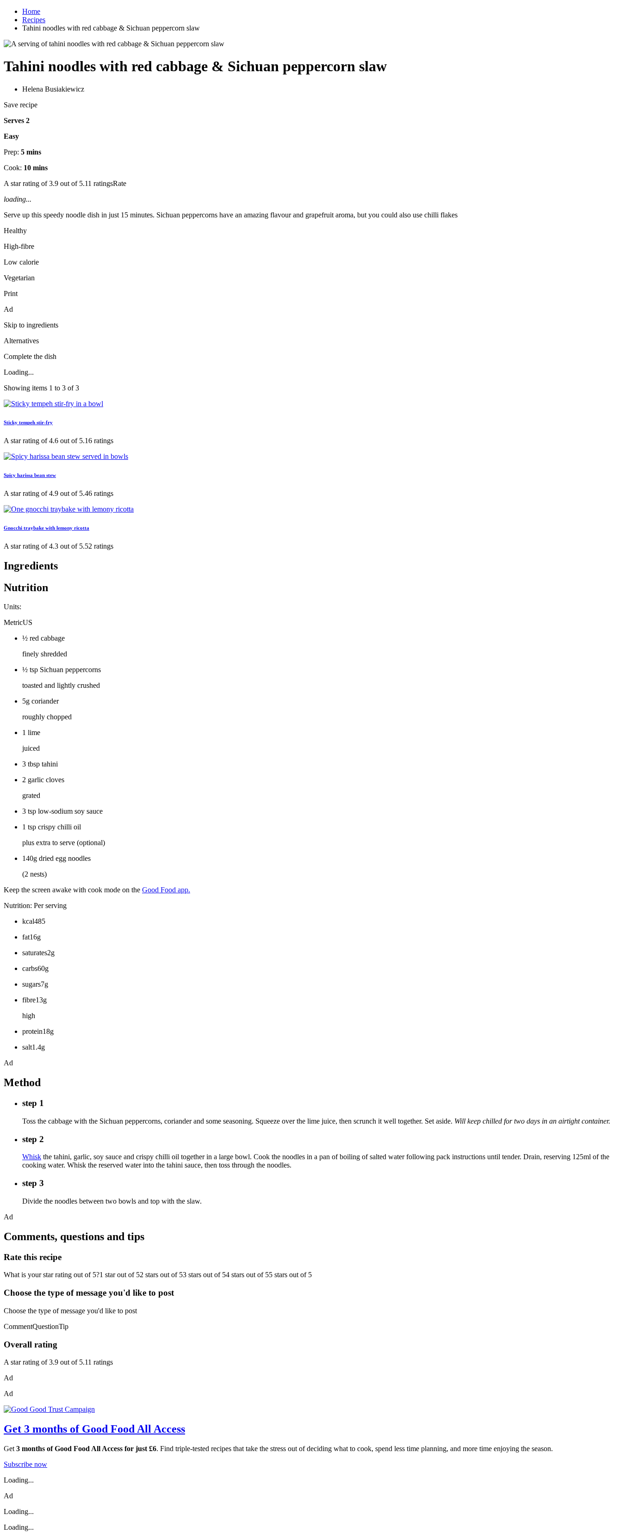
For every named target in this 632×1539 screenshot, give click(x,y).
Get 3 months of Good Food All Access (94, 1429)
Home (31, 11)
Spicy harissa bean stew (30, 475)
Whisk (31, 1157)
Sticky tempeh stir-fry (28, 422)
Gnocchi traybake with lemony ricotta (46, 528)
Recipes (33, 20)
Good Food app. (166, 890)
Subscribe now (25, 1464)
